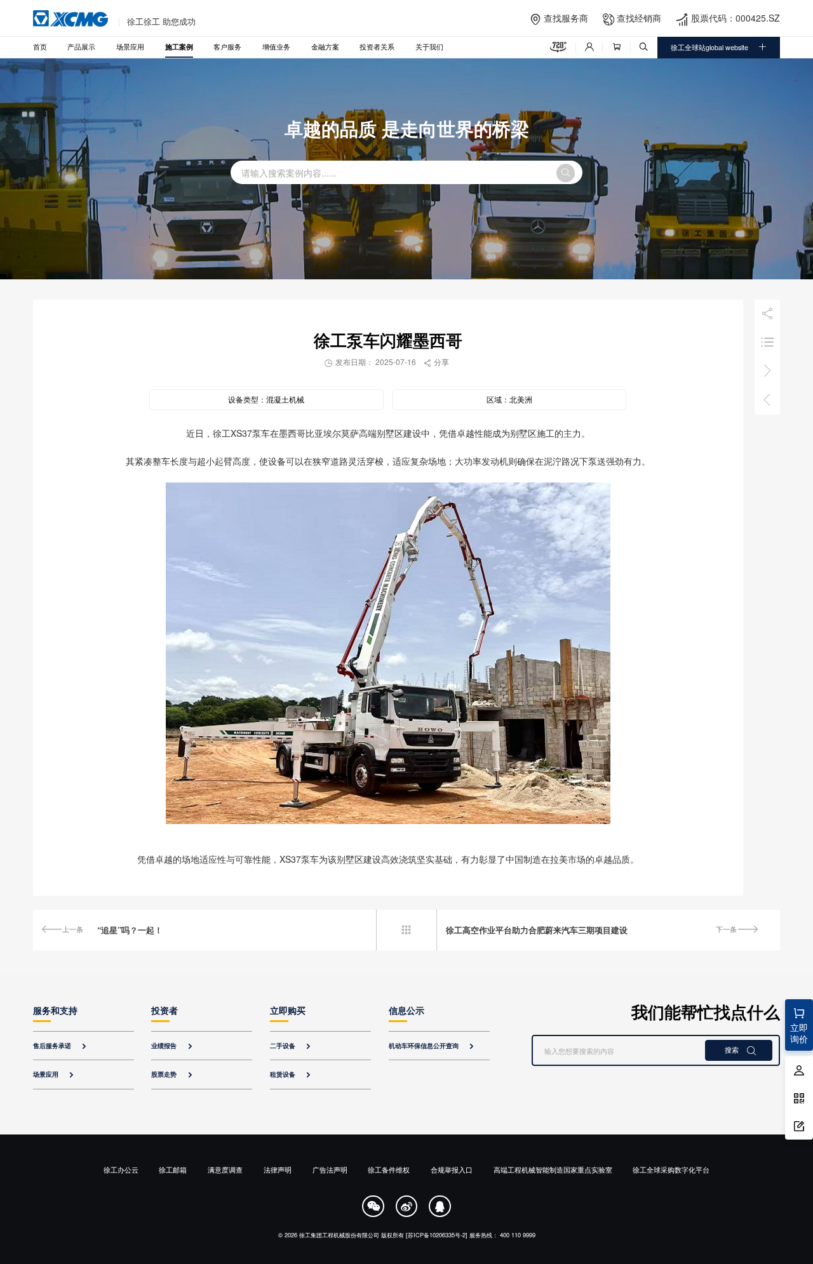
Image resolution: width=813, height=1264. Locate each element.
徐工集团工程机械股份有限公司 (339, 1234)
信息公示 (406, 1010)
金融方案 (325, 46)
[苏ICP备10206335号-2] (436, 1234)
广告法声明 (329, 1169)
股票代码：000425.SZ (735, 17)
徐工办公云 (121, 1169)
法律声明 (278, 1169)
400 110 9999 (517, 1234)
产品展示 (81, 46)
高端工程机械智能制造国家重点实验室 (553, 1169)
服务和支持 (55, 1010)
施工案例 (179, 46)
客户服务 (227, 46)
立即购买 (288, 1010)
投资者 (164, 1010)
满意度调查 (225, 1169)
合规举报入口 (452, 1169)
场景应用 (130, 46)
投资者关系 (376, 46)
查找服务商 (566, 17)
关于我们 (429, 46)
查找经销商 (639, 17)
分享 (436, 361)
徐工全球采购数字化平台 (671, 1169)
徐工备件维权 (389, 1169)
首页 (40, 46)
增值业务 (276, 46)
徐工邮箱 (173, 1169)
